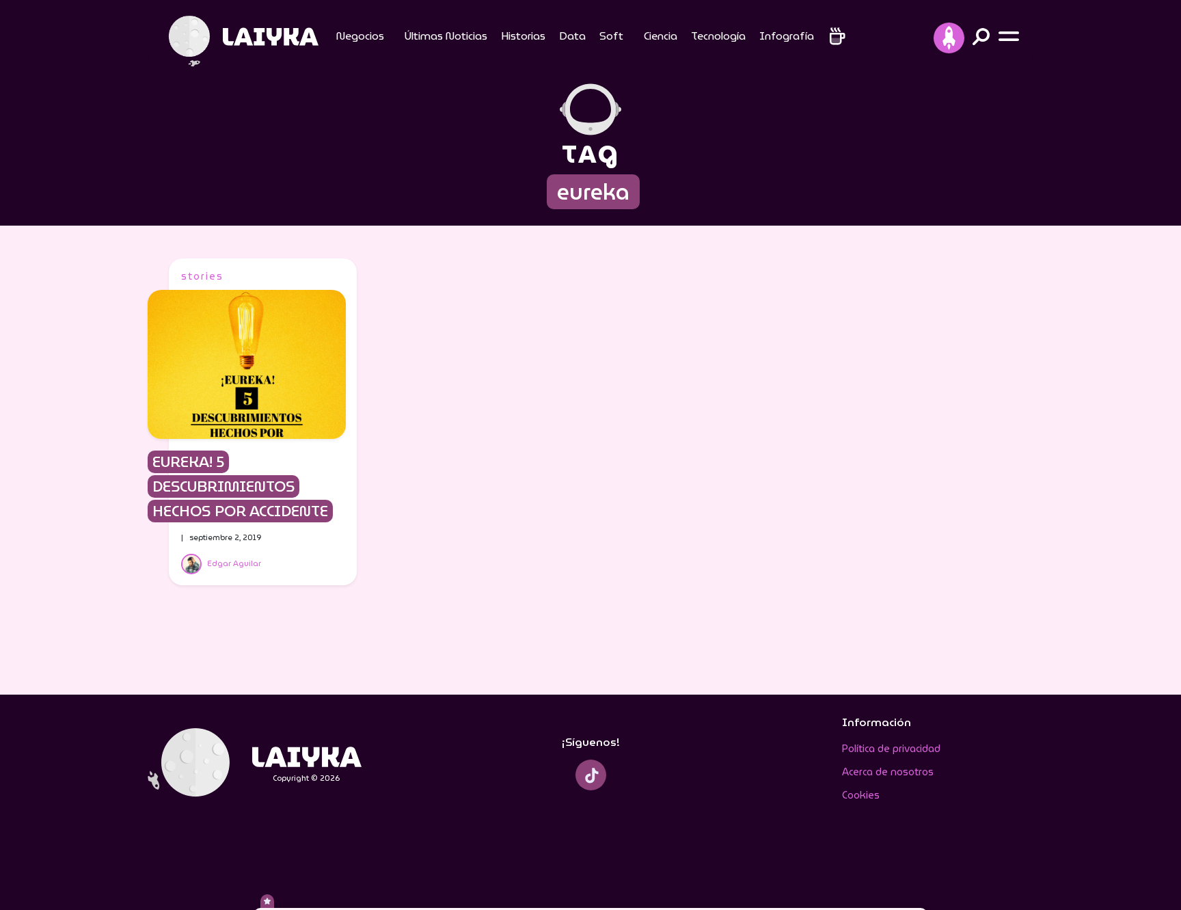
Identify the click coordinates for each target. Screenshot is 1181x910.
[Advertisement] (926, 463)
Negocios (360, 35)
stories (202, 276)
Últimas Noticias (446, 35)
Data (572, 35)
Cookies (861, 795)
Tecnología (718, 35)
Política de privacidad (891, 748)
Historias (523, 35)
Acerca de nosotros (888, 771)
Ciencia (660, 35)
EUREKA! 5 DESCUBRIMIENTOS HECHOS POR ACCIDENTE (240, 486)
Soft (611, 35)
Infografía (786, 35)
